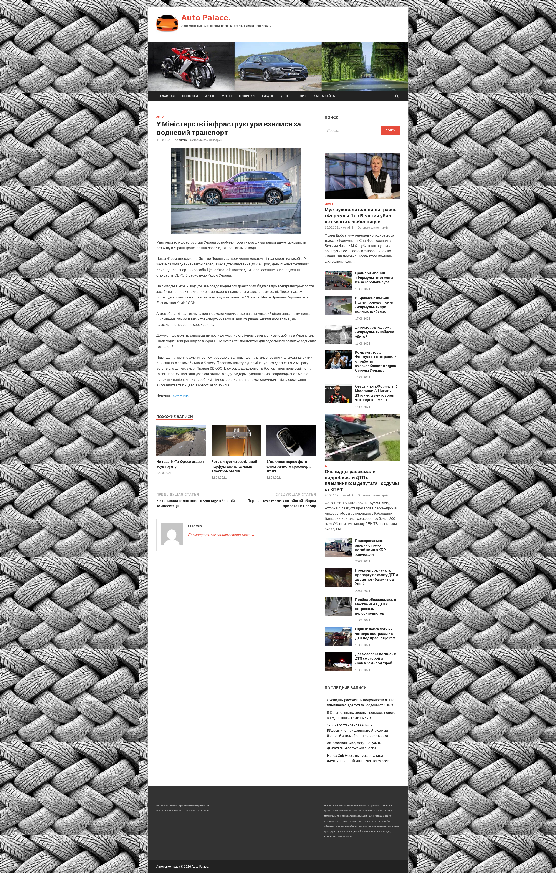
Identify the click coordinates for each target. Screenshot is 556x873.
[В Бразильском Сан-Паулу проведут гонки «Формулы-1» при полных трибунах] (338, 313)
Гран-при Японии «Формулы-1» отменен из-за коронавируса (374, 277)
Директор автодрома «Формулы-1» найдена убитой (374, 331)
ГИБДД (267, 96)
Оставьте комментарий (206, 140)
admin (183, 140)
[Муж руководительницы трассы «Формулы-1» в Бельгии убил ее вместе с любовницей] (362, 200)
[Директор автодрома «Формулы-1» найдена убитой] (338, 342)
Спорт (300, 96)
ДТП (284, 96)
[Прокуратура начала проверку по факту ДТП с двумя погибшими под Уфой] (338, 585)
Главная (167, 96)
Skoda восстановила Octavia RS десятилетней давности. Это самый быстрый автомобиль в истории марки (357, 730)
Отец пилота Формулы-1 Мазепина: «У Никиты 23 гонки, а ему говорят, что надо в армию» (376, 393)
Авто (209, 96)
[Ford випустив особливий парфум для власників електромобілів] (236, 456)
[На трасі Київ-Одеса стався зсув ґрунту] (181, 456)
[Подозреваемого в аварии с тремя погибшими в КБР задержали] (338, 556)
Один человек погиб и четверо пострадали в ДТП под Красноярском (375, 633)
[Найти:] (362, 130)
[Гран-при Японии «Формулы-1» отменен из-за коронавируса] (338, 288)
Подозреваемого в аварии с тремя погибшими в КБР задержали (371, 547)
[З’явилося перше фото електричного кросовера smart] (291, 456)
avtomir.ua (181, 396)
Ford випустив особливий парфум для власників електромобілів (234, 466)
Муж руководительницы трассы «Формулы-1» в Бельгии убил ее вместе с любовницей (361, 215)
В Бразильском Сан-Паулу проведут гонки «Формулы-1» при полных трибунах (374, 304)
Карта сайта (324, 96)
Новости (190, 96)
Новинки (247, 96)
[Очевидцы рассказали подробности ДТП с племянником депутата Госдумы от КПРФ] (362, 462)
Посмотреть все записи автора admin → (221, 535)
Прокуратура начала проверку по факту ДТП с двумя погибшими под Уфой (376, 577)
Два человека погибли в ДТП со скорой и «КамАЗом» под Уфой (375, 658)
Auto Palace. (205, 17)
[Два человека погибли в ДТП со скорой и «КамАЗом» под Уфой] (338, 669)
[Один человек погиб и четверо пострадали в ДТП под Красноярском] (338, 644)
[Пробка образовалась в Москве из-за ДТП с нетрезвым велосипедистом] (338, 615)
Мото (227, 96)
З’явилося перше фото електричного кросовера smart (288, 466)
